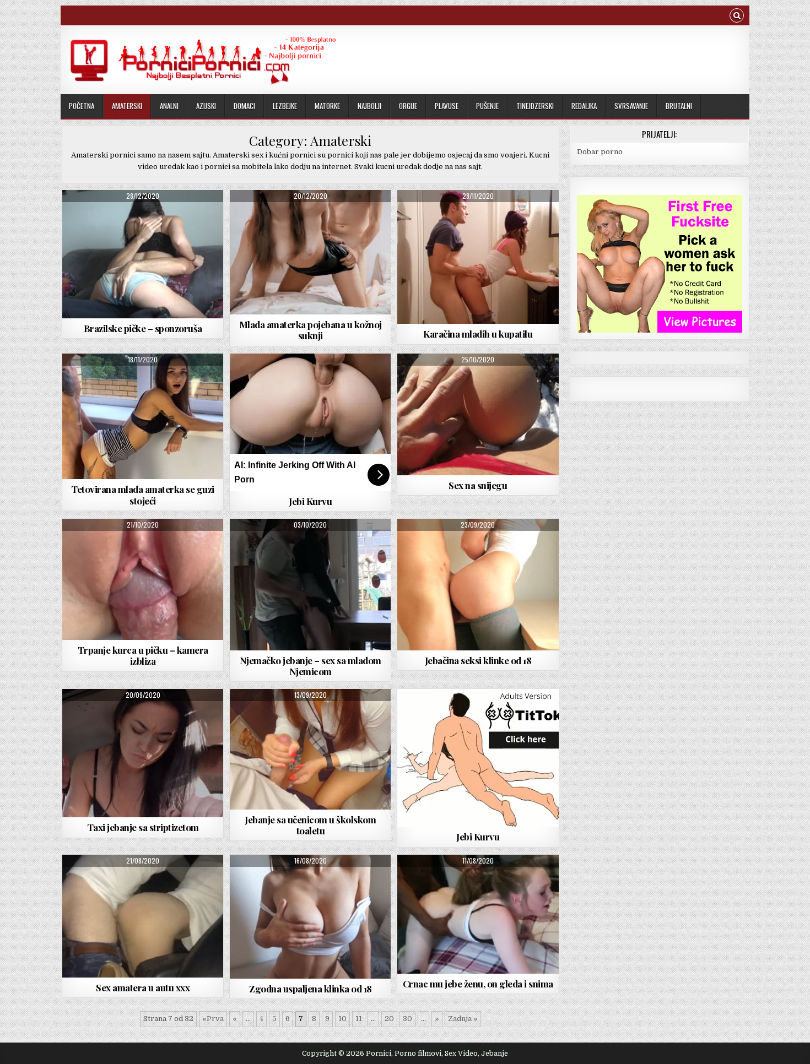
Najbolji (369, 105)
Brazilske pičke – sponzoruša (143, 328)
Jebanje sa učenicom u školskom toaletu (310, 825)
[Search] (737, 16)
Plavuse (446, 105)
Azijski (206, 105)
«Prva (213, 1018)
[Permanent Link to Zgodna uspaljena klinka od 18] (310, 917)
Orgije (408, 105)
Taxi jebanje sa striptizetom (143, 827)
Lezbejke (285, 105)
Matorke (327, 105)
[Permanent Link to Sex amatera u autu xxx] (142, 916)
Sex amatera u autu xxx (143, 987)
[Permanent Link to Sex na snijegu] (477, 414)
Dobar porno (600, 152)
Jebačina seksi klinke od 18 (478, 660)
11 (358, 1018)
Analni (169, 105)
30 (407, 1018)
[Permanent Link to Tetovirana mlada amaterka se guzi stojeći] (142, 417)
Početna (81, 105)
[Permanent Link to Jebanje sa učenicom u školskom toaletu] (310, 749)
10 (342, 1018)
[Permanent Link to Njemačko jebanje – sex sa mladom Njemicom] (310, 584)
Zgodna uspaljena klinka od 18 (310, 988)
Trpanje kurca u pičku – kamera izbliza (143, 655)
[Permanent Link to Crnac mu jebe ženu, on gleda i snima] (477, 914)
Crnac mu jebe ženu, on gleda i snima (478, 984)
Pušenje (487, 105)
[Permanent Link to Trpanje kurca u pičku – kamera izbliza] (142, 579)
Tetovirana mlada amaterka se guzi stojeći (142, 494)
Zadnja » (463, 1018)
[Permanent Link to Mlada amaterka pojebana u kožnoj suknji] (310, 252)
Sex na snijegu (478, 485)
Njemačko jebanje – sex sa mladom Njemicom (310, 665)
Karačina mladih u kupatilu (477, 334)
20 (389, 1018)
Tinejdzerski (535, 105)
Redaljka (584, 105)
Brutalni (679, 105)
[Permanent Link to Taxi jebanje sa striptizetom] (142, 753)
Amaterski (127, 105)
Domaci (244, 105)
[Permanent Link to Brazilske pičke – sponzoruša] (142, 254)
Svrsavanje (631, 105)
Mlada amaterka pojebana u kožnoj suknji (310, 329)
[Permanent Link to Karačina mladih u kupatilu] (477, 257)
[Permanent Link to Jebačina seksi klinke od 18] (477, 584)
